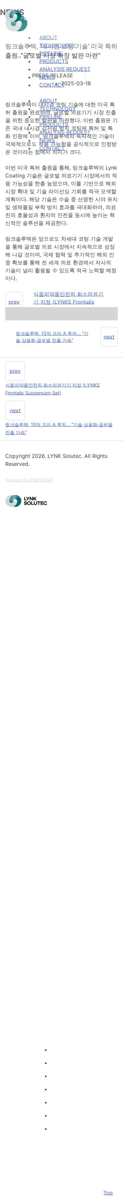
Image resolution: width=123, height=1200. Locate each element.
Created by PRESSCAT (29, 480)
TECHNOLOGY (57, 108)
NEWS (47, 77)
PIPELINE (50, 53)
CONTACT (52, 85)
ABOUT (48, 100)
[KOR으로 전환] (17, 165)
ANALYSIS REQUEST (65, 69)
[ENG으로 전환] (9, 165)
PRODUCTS (53, 61)
